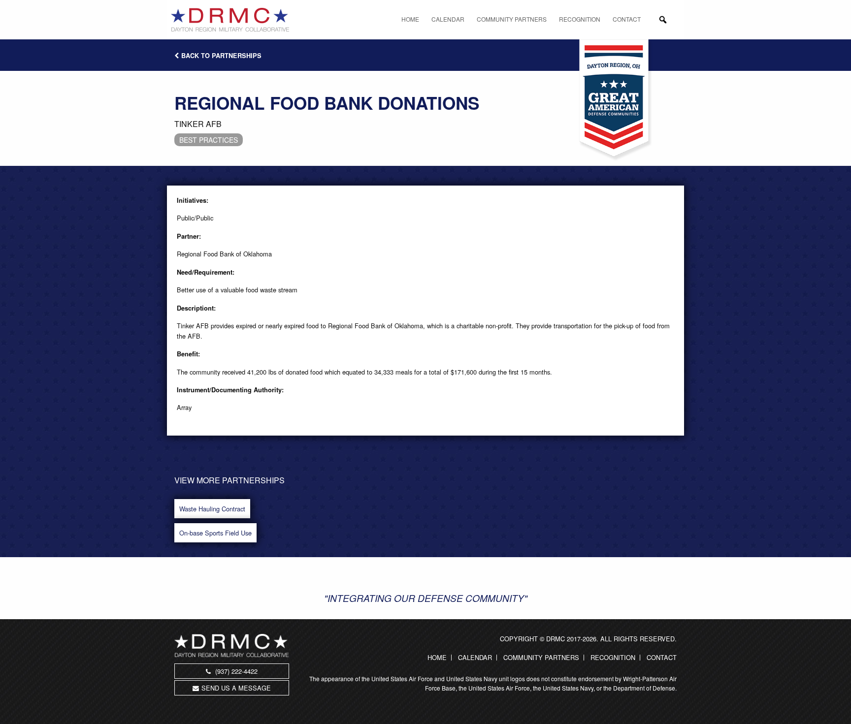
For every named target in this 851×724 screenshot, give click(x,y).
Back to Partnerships (221, 55)
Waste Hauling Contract (212, 508)
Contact (627, 19)
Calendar (447, 19)
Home (410, 19)
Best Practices (208, 140)
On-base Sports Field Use (215, 532)
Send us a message (236, 688)
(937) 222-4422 (235, 671)
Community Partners (512, 19)
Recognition (579, 19)
